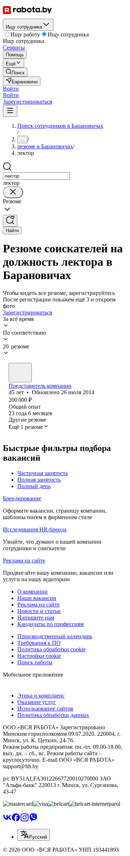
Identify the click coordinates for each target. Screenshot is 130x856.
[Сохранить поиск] (10, 221)
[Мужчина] (20, 372)
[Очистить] (13, 192)
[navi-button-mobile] (10, 111)
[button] (11, 89)
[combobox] (36, 176)
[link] (15, 72)
